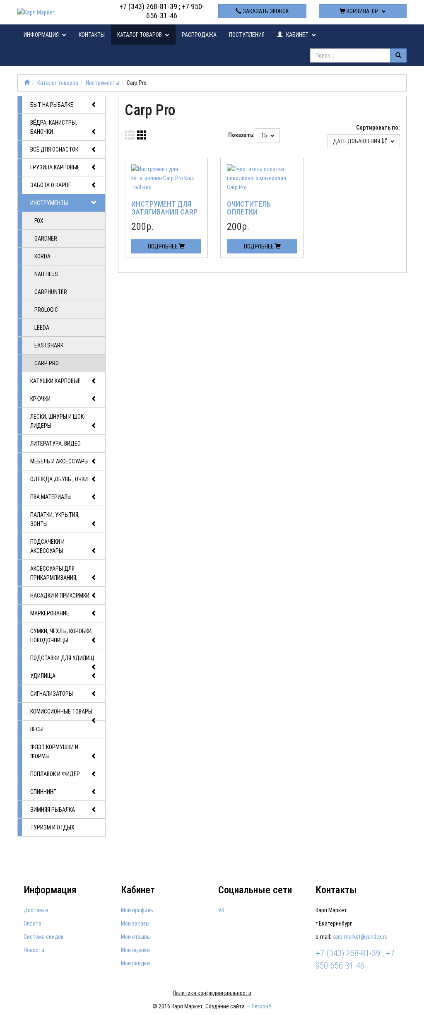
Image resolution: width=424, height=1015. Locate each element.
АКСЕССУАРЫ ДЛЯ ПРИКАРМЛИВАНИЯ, (53, 573)
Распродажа (199, 34)
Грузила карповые (55, 167)
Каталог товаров (140, 34)
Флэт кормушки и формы (54, 751)
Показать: (241, 135)
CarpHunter (50, 292)
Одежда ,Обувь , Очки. (59, 479)
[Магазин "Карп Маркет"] (27, 83)
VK (221, 910)
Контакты (92, 34)
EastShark (48, 345)
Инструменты (102, 83)
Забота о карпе (50, 185)
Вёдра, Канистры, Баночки (53, 127)
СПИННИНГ (43, 791)
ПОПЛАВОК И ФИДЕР (55, 774)
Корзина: (361, 11)
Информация (42, 34)
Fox (38, 220)
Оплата (32, 923)
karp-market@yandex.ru (360, 936)
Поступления (247, 34)
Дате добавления (357, 141)
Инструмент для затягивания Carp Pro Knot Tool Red (164, 212)
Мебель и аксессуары (59, 461)
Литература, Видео (55, 443)
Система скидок (44, 936)
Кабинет (297, 34)
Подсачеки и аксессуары (47, 546)
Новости (34, 950)
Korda (42, 256)
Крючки (40, 398)
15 (264, 135)
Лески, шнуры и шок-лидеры (57, 421)
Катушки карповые (55, 381)
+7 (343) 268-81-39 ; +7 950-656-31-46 (162, 11)
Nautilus (46, 274)
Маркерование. (50, 613)
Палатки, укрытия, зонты (55, 519)
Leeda (41, 327)
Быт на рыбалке (51, 104)
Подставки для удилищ (62, 658)
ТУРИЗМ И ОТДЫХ (52, 827)
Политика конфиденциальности (212, 993)
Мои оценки (135, 950)
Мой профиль (137, 910)
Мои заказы (135, 923)
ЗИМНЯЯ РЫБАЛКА (52, 809)
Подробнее (163, 246)
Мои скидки (135, 963)
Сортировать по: (378, 127)
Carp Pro (46, 363)
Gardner (45, 238)
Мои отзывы (136, 936)
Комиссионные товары (61, 711)
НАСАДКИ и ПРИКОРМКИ (59, 595)
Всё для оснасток (54, 149)
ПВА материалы (51, 497)
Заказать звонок (265, 11)
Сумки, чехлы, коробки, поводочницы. (61, 636)
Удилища (42, 676)
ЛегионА (261, 1006)
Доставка (36, 910)
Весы (36, 729)
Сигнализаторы (51, 693)
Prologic (46, 309)
